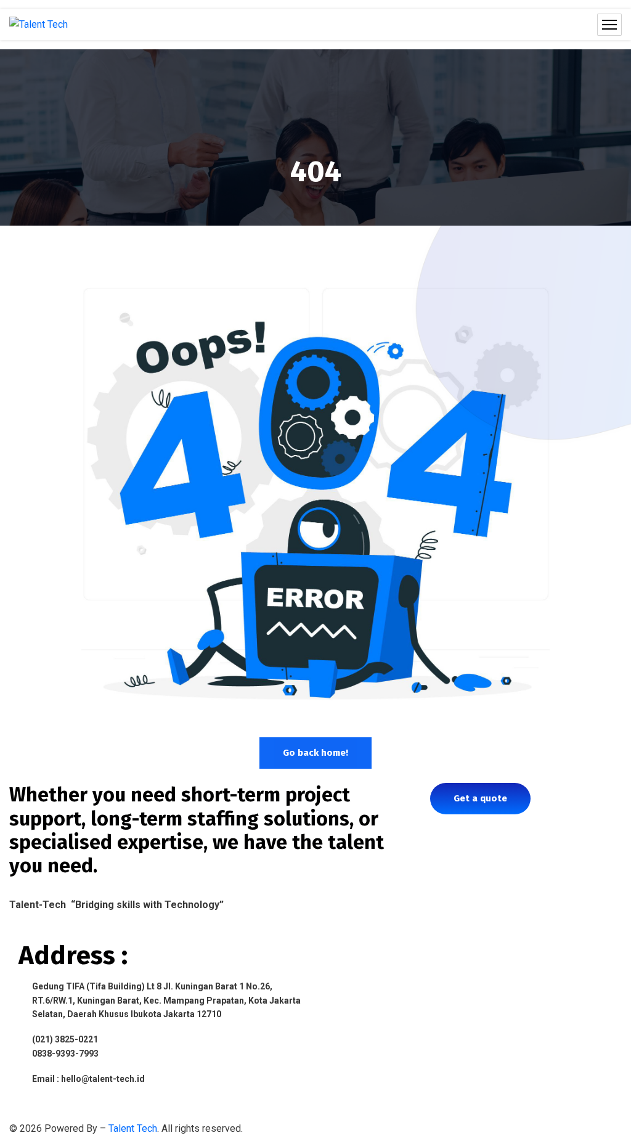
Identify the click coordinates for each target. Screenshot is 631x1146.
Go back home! (315, 752)
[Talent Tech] (38, 25)
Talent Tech (132, 1128)
